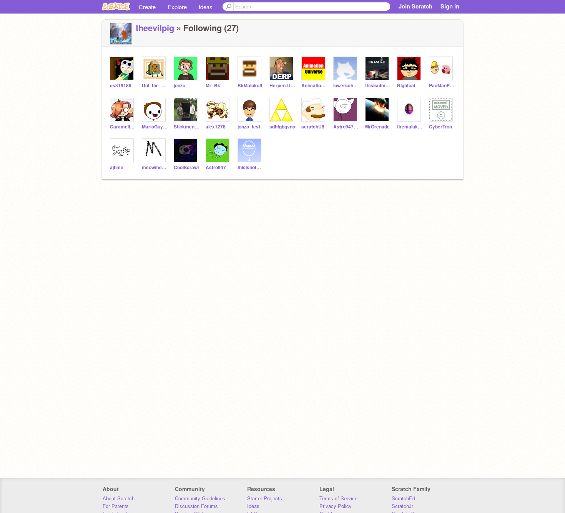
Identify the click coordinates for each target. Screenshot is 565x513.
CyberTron (440, 126)
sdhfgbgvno (282, 126)
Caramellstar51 (123, 126)
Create (147, 7)
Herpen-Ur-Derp (282, 85)
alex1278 (216, 126)
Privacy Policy (335, 506)
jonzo (179, 85)
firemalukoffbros (410, 126)
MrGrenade (377, 126)
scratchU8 (312, 126)
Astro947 (216, 167)
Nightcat (406, 85)
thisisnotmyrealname (250, 167)
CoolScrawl (186, 167)
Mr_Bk (213, 85)
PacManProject (442, 85)
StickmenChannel (186, 126)
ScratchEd (403, 498)
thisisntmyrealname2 (378, 85)
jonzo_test (249, 126)
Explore (177, 7)
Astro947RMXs (346, 126)
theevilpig (155, 28)
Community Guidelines (200, 498)
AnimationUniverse (314, 85)
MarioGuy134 (155, 126)
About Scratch (119, 498)
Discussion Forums (196, 506)
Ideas (206, 7)
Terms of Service (338, 498)
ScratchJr (402, 506)
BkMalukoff (250, 85)
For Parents (116, 506)
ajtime (116, 167)
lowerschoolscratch (346, 85)
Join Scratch (415, 6)
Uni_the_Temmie (155, 85)
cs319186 (120, 85)
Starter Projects (264, 498)
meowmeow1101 (155, 167)
